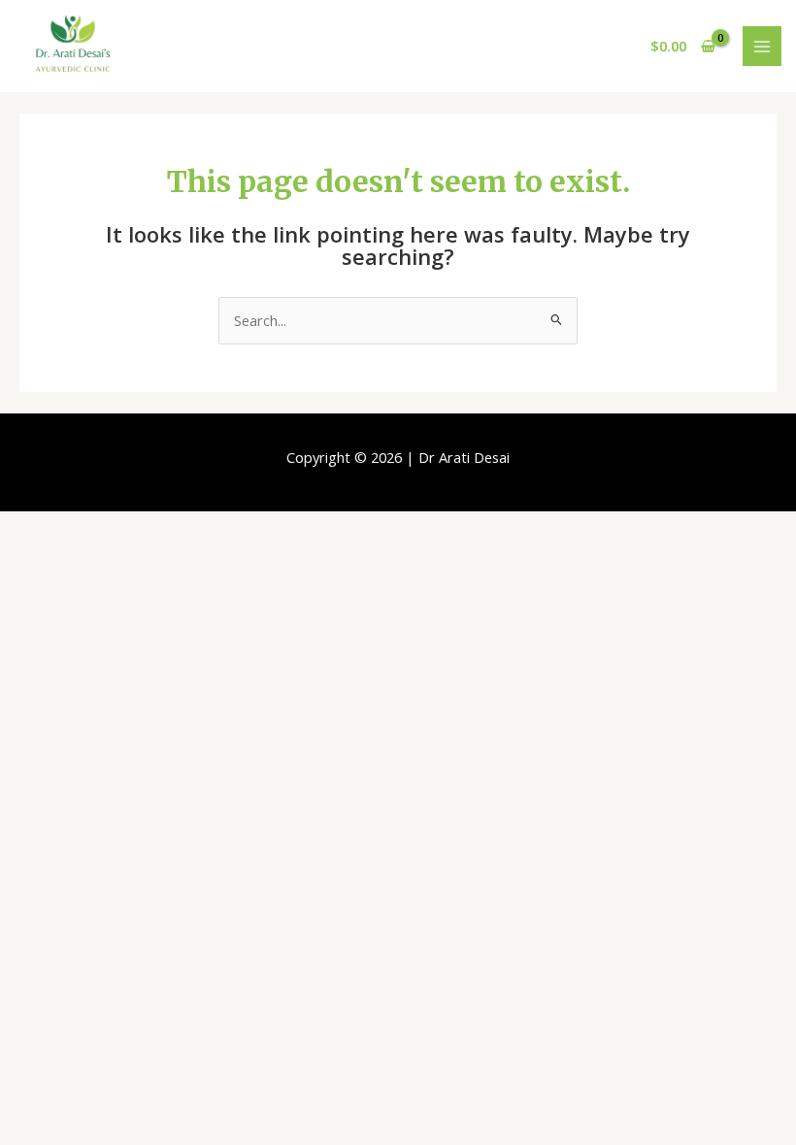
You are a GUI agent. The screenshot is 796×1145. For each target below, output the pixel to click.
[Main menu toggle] (762, 45)
